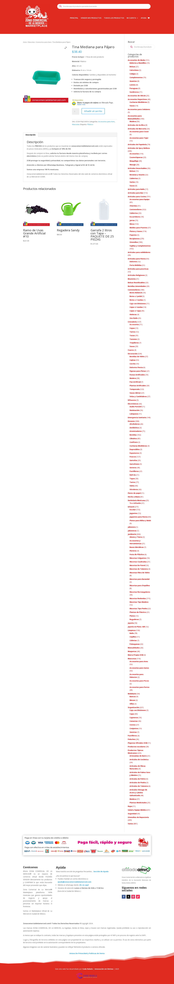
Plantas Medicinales (138, 802)
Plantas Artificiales (138, 385)
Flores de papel (134, 493)
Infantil (131, 507)
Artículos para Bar (135, 193)
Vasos (132, 106)
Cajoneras (134, 717)
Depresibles (135, 449)
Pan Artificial (135, 382)
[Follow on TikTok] (138, 897)
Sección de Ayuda (101, 871)
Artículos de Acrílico (136, 125)
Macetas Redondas (138, 598)
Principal (74, 18)
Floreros (133, 551)
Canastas (134, 721)
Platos (132, 616)
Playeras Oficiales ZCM (137, 743)
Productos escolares (136, 746)
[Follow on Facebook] (124, 897)
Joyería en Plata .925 (136, 627)
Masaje (133, 165)
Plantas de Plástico (138, 612)
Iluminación (134, 410)
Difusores (132, 400)
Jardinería (132, 534)
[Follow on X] (128, 897)
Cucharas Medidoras (138, 102)
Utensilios (134, 242)
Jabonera (132, 527)
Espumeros (134, 453)
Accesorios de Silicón (137, 96)
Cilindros (133, 438)
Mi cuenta (131, 18)
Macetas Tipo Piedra (138, 608)
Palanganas (135, 644)
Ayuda (143, 18)
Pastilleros (134, 471)
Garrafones (134, 464)
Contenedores (136, 209)
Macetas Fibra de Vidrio (140, 572)
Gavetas (133, 732)
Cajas (132, 714)
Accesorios (134, 154)
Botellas (133, 435)
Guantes (133, 81)
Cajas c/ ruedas (136, 307)
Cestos (133, 725)
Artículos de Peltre (138, 779)
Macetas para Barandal (139, 579)
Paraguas (134, 88)
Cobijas (133, 74)
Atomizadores (136, 431)
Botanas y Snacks (137, 175)
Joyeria (131, 623)
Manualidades (134, 648)
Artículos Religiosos (136, 275)
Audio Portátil (135, 406)
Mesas (132, 700)
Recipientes (135, 238)
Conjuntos (134, 728)
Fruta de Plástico (137, 554)
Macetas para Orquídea (140, 585)
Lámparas (134, 414)
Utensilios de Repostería (138, 817)
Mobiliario (132, 694)
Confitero (134, 442)
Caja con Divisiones (138, 303)
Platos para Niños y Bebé (140, 520)
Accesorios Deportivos (137, 99)
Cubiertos (134, 178)
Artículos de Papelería (137, 144)
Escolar (133, 509)
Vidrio (132, 486)
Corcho (133, 364)
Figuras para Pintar (138, 371)
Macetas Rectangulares (140, 592)
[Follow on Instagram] (133, 897)
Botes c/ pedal (136, 296)
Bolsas (132, 66)
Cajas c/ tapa (135, 311)
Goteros (133, 467)
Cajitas (133, 360)
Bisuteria (132, 279)
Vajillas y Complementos (140, 246)
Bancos (133, 696)
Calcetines (134, 70)
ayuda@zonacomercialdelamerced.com (74, 882)
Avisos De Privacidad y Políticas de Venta (87, 953)
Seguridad (132, 813)
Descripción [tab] (31, 135)
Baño (132, 633)
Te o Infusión (135, 503)
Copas (132, 328)
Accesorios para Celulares (139, 109)
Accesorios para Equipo (139, 199)
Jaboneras (132, 531)
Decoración (132, 354)
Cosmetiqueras (136, 157)
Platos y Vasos (136, 231)
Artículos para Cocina (137, 196)
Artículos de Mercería (137, 129)
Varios (132, 182)
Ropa (130, 806)
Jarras (132, 220)
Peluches (132, 739)
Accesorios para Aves (43, 42)
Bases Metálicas (137, 547)
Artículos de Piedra (138, 782)
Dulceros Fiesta (136, 367)
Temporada (135, 389)
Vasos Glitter (135, 393)
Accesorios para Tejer (139, 138)
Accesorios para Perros (139, 687)
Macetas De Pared (137, 565)
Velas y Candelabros (138, 396)
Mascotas (31, 42)
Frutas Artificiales (137, 375)
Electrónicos (133, 404)
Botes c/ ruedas (136, 300)
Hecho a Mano (134, 497)
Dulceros (133, 261)
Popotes (133, 235)
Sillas (132, 704)
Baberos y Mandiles (138, 63)
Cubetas (133, 640)
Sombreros (134, 92)
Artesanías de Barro (138, 756)
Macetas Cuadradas (138, 562)
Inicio (25, 42)
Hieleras (133, 314)
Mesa (132, 224)
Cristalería (132, 322)
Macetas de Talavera (139, 569)
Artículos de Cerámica (139, 759)
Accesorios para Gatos (139, 668)
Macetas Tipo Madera (139, 602)
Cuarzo (131, 350)
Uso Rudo (134, 318)
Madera (133, 121)
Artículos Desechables (137, 168)
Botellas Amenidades (137, 286)
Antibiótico (134, 427)
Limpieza (132, 630)
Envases (131, 421)
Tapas (132, 478)
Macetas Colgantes (138, 558)
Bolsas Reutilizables (136, 282)
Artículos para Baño (136, 189)
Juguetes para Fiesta (138, 517)
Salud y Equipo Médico (137, 810)
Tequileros (134, 343)
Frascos (133, 457)
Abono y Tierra (136, 537)
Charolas (133, 206)
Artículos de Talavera (139, 786)
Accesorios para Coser (139, 131)
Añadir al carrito (93, 111)
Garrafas (133, 460)
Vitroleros (134, 489)
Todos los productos (114, 18)
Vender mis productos (91, 18)
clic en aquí (84, 885)
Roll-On (133, 475)
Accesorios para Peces (139, 681)
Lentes (133, 85)
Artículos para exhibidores (139, 252)
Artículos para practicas (138, 269)
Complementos (136, 77)
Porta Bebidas (136, 265)
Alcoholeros (135, 424)
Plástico (90, 124)
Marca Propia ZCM (135, 655)
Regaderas (134, 619)
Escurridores (135, 217)
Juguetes (133, 513)
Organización (133, 707)
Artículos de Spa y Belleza (139, 148)
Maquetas (132, 651)
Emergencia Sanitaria (137, 417)
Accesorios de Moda (136, 60)
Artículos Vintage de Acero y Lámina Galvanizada (138, 793)
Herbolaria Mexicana (136, 500)
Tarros (132, 332)
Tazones (133, 339)
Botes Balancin (136, 292)
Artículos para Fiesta (137, 259)
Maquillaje (134, 161)
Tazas (132, 335)
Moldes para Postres (138, 227)
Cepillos (133, 637)
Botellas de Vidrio (137, 356)
